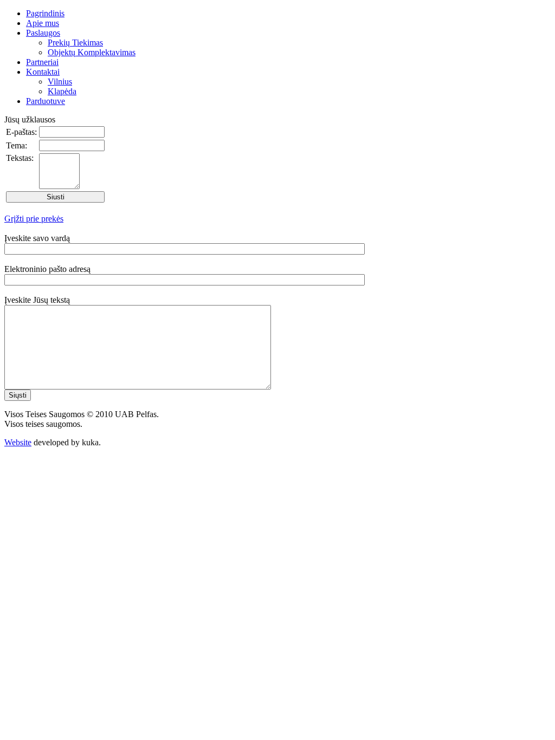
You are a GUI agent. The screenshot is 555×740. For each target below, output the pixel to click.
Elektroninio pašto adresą (47, 269)
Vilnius (60, 81)
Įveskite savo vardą (37, 238)
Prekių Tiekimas (75, 42)
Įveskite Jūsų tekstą (37, 299)
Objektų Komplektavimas (91, 52)
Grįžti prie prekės (33, 218)
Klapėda (62, 91)
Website (17, 442)
